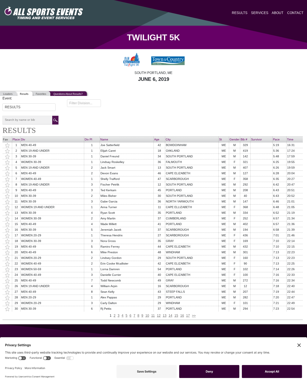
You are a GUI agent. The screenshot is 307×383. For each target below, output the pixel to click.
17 (188, 315)
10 (147, 315)
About (277, 13)
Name (104, 139)
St (220, 139)
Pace (276, 139)
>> (194, 315)
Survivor (256, 139)
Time (290, 139)
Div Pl (88, 139)
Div (23, 139)
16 (182, 315)
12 (159, 315)
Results (239, 13)
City (168, 139)
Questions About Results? (68, 94)
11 (153, 315)
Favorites (41, 94)
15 (176, 315)
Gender (235, 139)
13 (164, 315)
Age (156, 139)
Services (259, 13)
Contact (295, 13)
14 (170, 315)
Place (16, 139)
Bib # (244, 139)
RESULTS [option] (12, 107)
